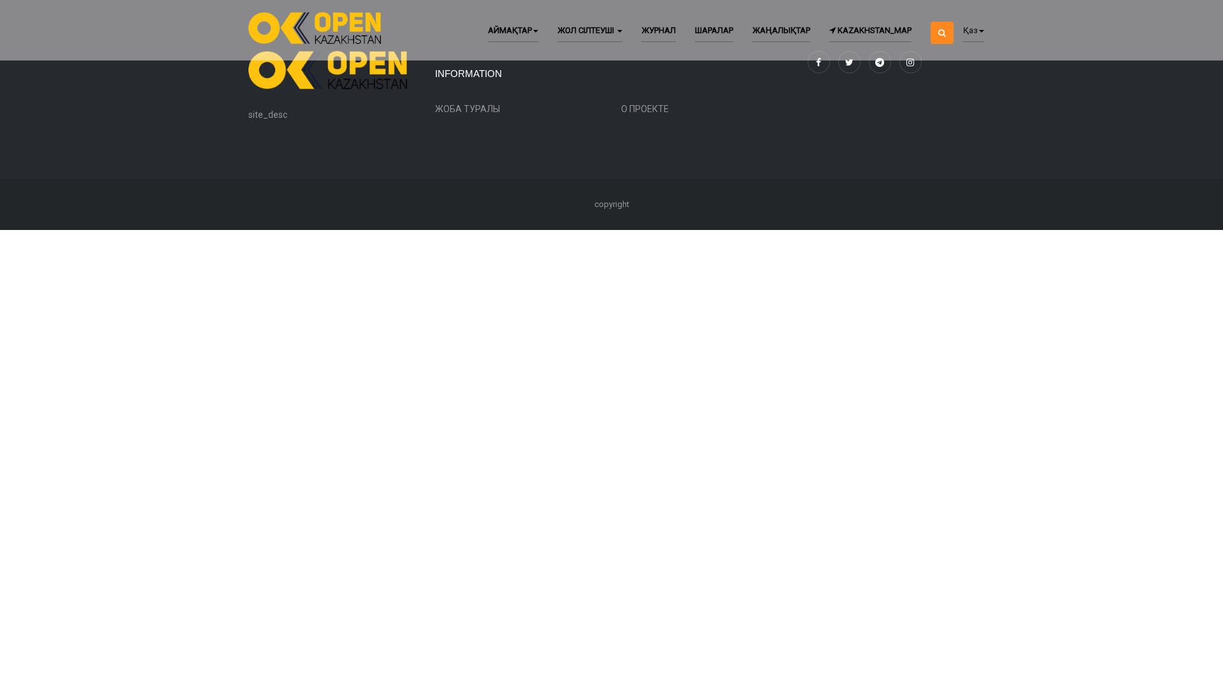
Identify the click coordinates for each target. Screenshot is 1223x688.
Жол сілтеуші (586, 30)
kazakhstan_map (874, 30)
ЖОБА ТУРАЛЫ (467, 109)
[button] (942, 22)
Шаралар (714, 30)
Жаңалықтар (781, 30)
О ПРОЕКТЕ (645, 109)
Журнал (658, 30)
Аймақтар (510, 30)
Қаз (970, 30)
